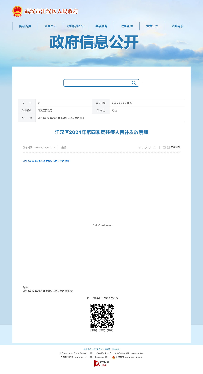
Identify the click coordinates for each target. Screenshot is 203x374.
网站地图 (115, 349)
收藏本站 (87, 349)
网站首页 (25, 26)
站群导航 (178, 26)
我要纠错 (175, 146)
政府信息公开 (76, 26)
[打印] (168, 147)
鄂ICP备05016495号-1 (99, 357)
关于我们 (96, 349)
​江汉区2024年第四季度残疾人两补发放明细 (101, 132)
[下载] (94, 330)
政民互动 (127, 26)
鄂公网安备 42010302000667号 (128, 357)
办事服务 (101, 26)
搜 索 (133, 83)
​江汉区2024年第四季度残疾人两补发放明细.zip (48, 290)
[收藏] (164, 147)
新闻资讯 (50, 26)
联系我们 (106, 349)
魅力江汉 (152, 26)
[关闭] (110, 330)
